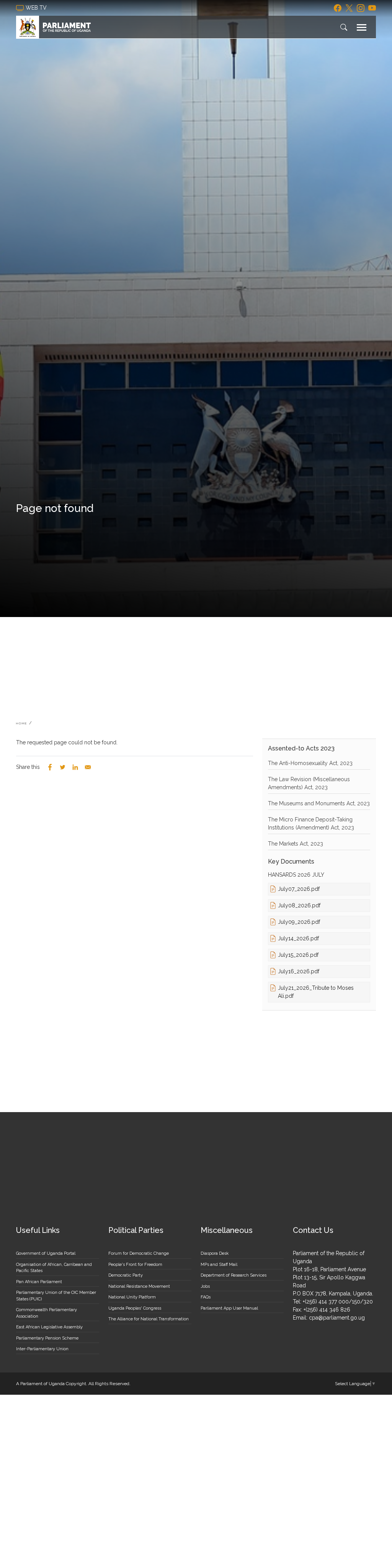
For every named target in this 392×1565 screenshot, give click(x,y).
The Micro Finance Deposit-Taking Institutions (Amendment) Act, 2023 (311, 823)
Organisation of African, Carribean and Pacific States (54, 1268)
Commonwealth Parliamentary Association (46, 1313)
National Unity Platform (132, 1297)
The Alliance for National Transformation (148, 1319)
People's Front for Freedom (135, 1264)
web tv (37, 8)
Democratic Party (125, 1275)
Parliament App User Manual (229, 1308)
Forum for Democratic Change (138, 1253)
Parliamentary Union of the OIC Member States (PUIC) (56, 1296)
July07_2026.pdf (299, 889)
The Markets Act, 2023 (295, 844)
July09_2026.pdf (299, 922)
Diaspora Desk (215, 1253)
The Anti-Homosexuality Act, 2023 (310, 763)
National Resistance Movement (139, 1286)
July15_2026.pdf (298, 955)
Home (21, 723)
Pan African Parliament (39, 1281)
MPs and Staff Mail (219, 1264)
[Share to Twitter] (62, 767)
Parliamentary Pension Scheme (47, 1338)
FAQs (206, 1297)
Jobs (205, 1286)
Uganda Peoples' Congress (134, 1308)
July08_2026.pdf (299, 905)
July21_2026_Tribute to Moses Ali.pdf (316, 992)
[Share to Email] (88, 767)
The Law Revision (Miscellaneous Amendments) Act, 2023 (309, 783)
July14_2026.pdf (298, 938)
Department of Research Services (233, 1275)
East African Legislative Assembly (49, 1327)
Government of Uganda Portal (45, 1253)
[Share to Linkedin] (75, 767)
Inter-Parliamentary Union (42, 1348)
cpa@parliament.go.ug (337, 1318)
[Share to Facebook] (50, 767)
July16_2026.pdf (298, 971)
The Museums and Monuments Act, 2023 (319, 803)
